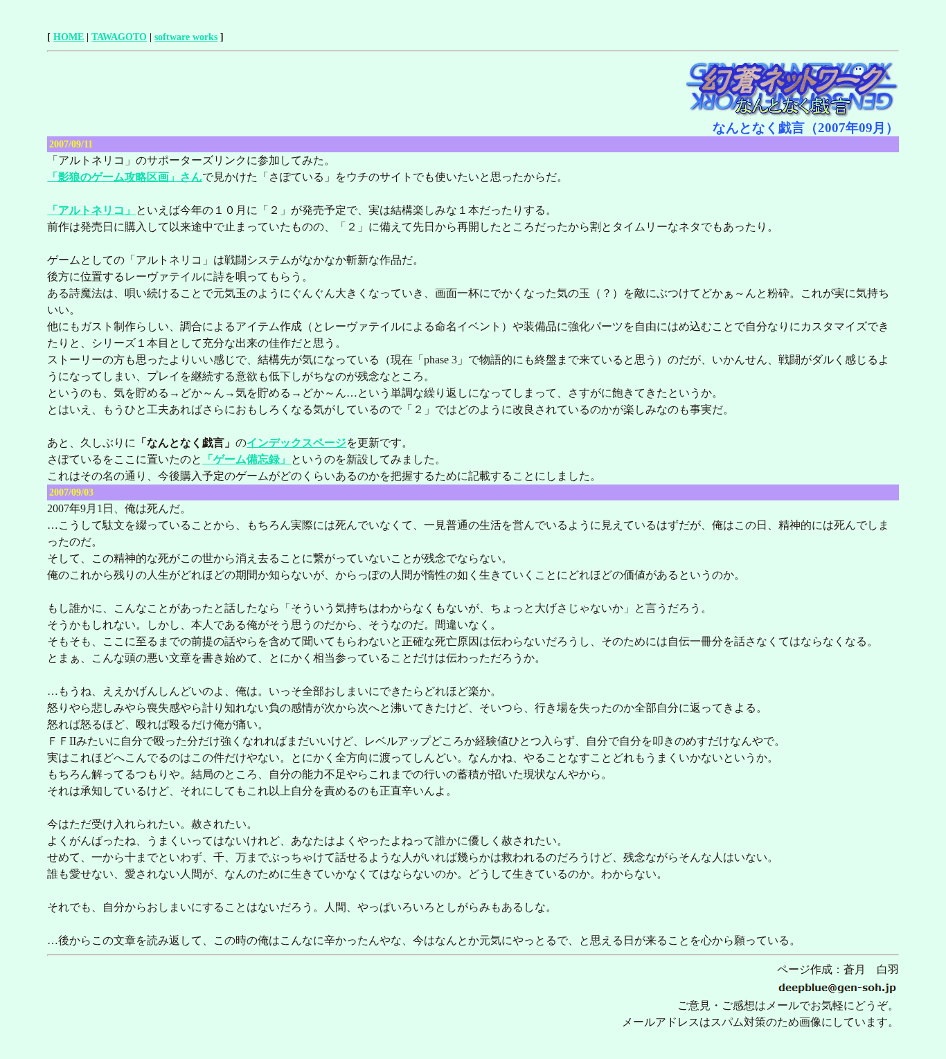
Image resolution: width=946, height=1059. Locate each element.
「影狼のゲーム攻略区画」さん (124, 177)
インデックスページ (296, 443)
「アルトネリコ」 (91, 210)
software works (185, 36)
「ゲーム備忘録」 (246, 459)
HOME (68, 36)
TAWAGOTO (119, 36)
